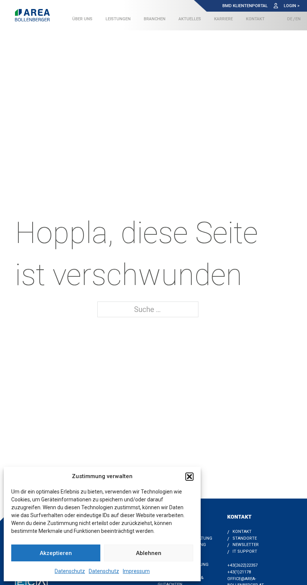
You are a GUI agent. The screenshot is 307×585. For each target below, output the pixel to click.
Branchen (154, 18)
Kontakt (255, 18)
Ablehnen (148, 553)
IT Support (244, 551)
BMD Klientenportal (245, 5)
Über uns (82, 18)
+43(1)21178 (239, 572)
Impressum (136, 571)
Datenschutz (70, 571)
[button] (189, 476)
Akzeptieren (56, 553)
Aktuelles (190, 18)
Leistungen (118, 18)
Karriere (223, 18)
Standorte (244, 538)
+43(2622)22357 (242, 565)
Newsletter (245, 544)
